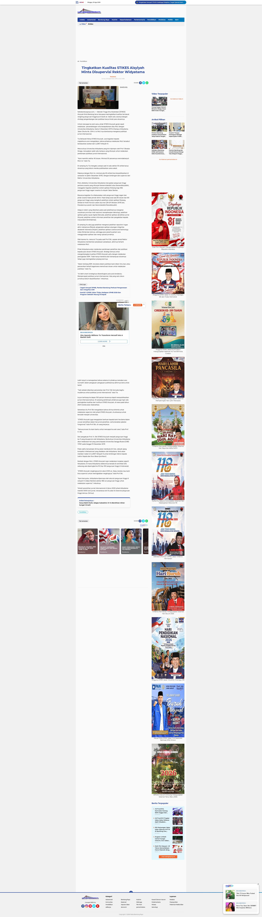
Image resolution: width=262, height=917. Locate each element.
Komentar (84, 83)
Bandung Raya (103, 20)
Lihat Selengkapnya (167, 856)
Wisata (154, 904)
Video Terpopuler (160, 94)
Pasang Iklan (174, 902)
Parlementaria (139, 20)
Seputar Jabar (125, 904)
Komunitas (109, 902)
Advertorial (91, 20)
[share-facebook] (140, 82)
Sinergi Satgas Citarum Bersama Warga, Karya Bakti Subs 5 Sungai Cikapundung (159, 108)
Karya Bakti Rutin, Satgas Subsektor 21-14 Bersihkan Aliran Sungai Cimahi (102, 504)
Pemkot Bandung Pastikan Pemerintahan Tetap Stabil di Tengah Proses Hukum (159, 134)
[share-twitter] (143, 82)
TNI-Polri (139, 904)
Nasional (123, 902)
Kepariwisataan (126, 20)
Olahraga (139, 902)
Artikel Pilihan (158, 119)
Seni (176, 20)
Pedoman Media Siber (176, 904)
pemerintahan (140, 907)
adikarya (108, 907)
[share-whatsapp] (147, 82)
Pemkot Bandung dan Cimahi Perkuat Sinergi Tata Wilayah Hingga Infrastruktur (176, 152)
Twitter (94, 909)
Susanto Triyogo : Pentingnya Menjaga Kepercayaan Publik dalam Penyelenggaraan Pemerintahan (176, 134)
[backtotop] (131, 893)
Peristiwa (162, 20)
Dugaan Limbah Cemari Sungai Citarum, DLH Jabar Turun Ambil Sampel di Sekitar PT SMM (162, 838)
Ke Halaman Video (176, 99)
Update (138, 305)
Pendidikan (151, 20)
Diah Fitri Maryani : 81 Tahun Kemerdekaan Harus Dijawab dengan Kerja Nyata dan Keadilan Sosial (163, 848)
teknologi (155, 907)
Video (83, 24)
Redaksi (172, 899)
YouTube (99, 909)
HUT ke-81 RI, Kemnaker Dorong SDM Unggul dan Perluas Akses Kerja (161, 811)
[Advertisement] (131, 42)
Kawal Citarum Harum (159, 899)
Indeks (82, 20)
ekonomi (124, 907)
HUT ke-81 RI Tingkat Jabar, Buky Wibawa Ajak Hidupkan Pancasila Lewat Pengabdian (162, 820)
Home (81, 2)
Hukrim (114, 20)
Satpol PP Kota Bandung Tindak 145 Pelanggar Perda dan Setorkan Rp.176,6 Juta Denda (161, 2)
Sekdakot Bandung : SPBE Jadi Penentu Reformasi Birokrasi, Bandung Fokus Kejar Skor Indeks (158, 152)
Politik (170, 20)
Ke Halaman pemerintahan (167, 159)
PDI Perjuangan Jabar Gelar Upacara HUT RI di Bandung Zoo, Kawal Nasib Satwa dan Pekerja (162, 829)
